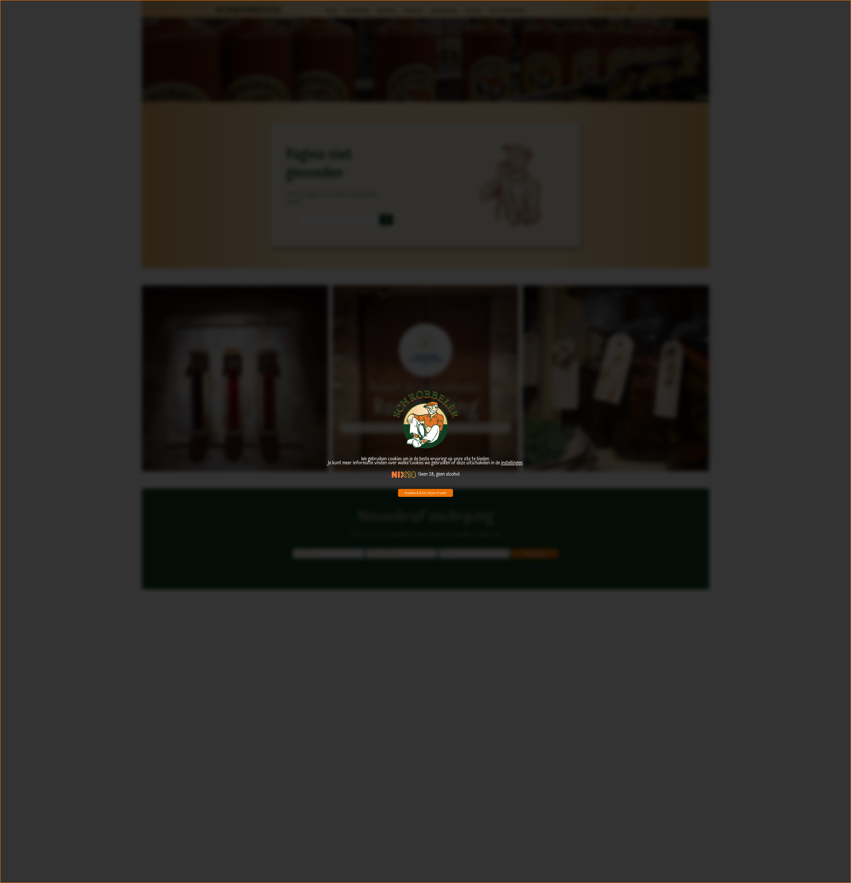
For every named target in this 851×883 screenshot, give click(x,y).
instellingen (512, 463)
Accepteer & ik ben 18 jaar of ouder (425, 493)
